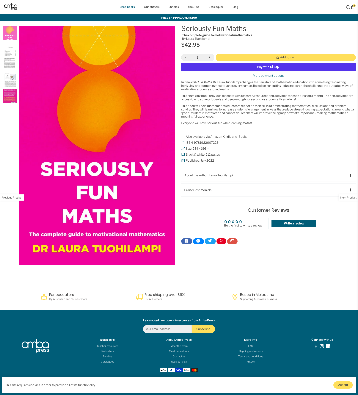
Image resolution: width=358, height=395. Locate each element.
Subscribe (203, 329)
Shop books (127, 7)
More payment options (268, 75)
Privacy (250, 361)
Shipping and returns (250, 351)
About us (193, 7)
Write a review (294, 223)
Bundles (174, 7)
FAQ (250, 345)
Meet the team (179, 345)
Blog (235, 7)
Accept (343, 385)
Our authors (152, 7)
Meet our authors (179, 351)
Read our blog (179, 361)
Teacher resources (107, 345)
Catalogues (216, 7)
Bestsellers (107, 351)
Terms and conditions (250, 356)
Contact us (179, 356)
